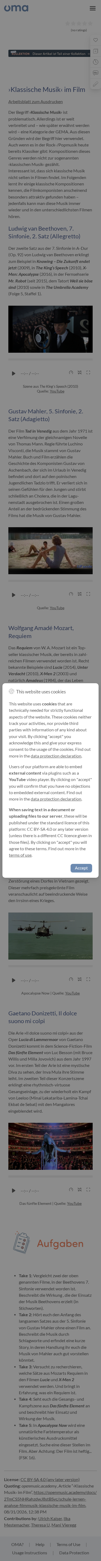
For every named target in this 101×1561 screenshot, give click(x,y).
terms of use (20, 855)
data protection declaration (56, 756)
